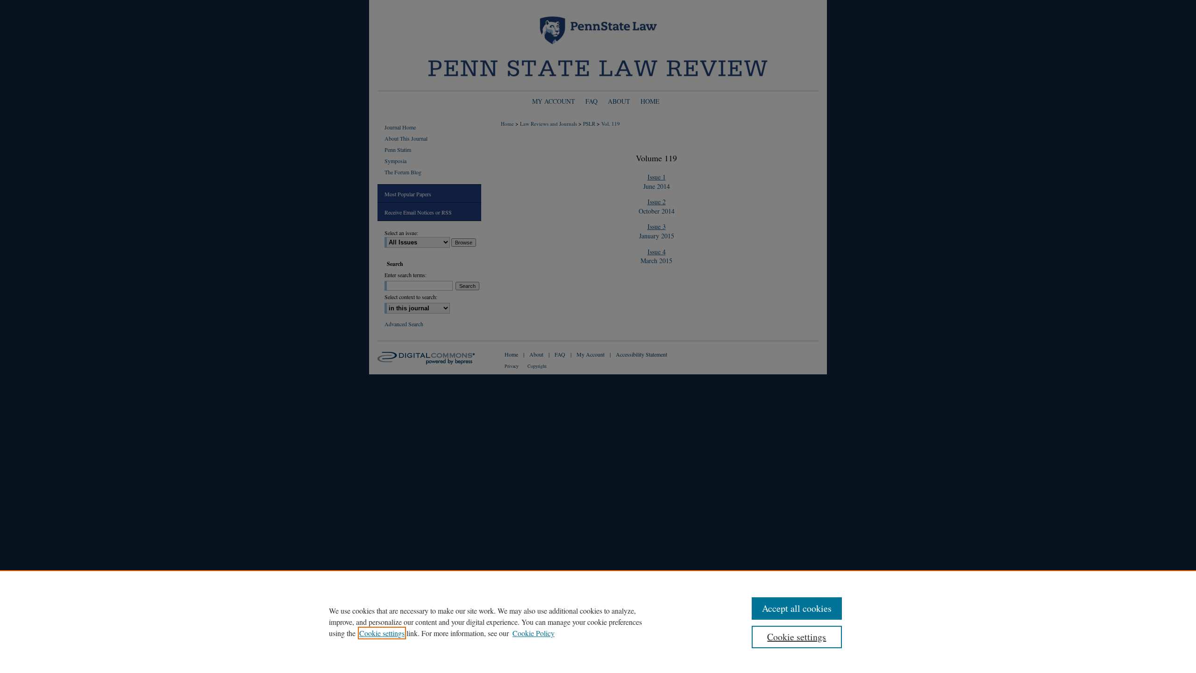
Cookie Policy (534, 633)
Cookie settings (382, 633)
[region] (598, 621)
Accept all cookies (797, 608)
